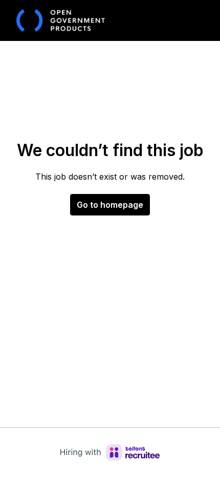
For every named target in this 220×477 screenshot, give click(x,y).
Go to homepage (110, 205)
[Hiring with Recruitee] (110, 452)
